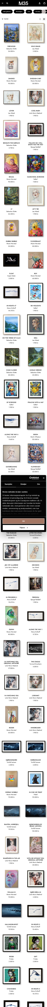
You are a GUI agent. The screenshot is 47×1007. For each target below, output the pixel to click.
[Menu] (2, 3)
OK (23, 521)
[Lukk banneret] (43, 478)
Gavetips (38, 11)
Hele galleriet (6, 11)
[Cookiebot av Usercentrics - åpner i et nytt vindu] (29, 478)
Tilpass (22, 527)
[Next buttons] (44, 11)
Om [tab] (38, 484)
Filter (6, 19)
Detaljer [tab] (24, 484)
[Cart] (44, 3)
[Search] (7, 3)
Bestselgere (19, 11)
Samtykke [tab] (8, 484)
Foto (29, 11)
